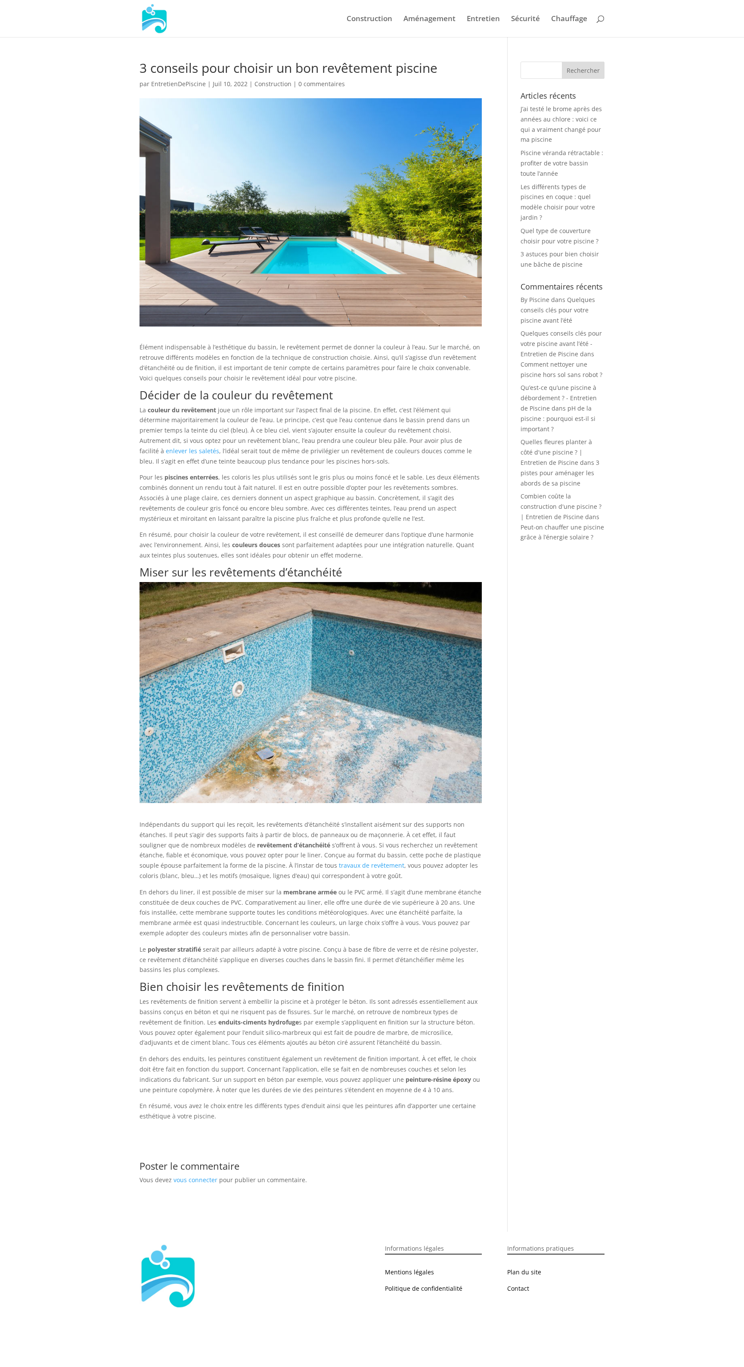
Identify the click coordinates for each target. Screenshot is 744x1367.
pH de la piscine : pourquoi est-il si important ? (558, 418)
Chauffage (569, 19)
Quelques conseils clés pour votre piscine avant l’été (558, 310)
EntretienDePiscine (178, 84)
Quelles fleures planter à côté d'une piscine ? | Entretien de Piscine (556, 452)
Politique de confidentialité (423, 1288)
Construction (369, 19)
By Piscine (535, 300)
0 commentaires (321, 84)
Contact (518, 1288)
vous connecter (195, 1180)
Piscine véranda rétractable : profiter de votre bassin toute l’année (562, 163)
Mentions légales (409, 1272)
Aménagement (429, 19)
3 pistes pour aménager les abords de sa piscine (560, 472)
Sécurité (525, 19)
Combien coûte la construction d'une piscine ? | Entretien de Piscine (561, 506)
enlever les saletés (192, 451)
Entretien (483, 19)
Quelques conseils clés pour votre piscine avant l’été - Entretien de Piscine (561, 343)
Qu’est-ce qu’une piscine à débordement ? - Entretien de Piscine (559, 397)
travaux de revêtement (371, 865)
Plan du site (524, 1272)
